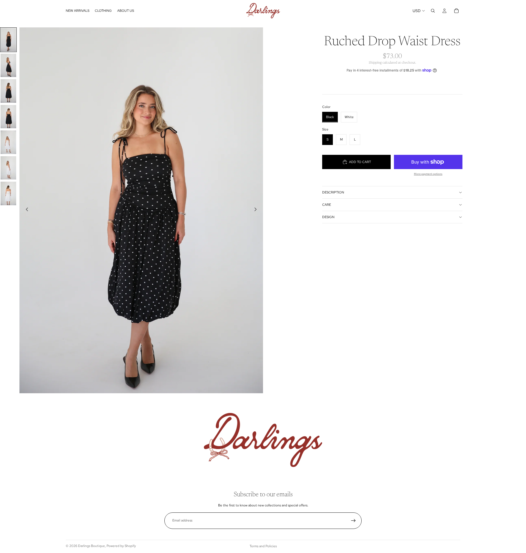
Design (328, 217)
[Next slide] (257, 210)
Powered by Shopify (121, 546)
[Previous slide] (25, 210)
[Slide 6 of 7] (8, 168)
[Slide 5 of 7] (8, 142)
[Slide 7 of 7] (8, 193)
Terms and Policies (263, 546)
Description (333, 192)
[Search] (433, 11)
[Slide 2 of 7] (8, 65)
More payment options (428, 174)
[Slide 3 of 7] (8, 91)
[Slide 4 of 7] (8, 117)
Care (326, 204)
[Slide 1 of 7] (8, 40)
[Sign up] (353, 520)
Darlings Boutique (91, 546)
